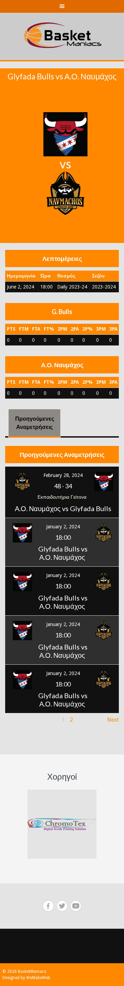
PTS (11, 329)
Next (113, 719)
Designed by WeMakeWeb (26, 977)
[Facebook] (48, 906)
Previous (16, 719)
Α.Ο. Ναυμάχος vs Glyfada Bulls (63, 508)
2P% (87, 329)
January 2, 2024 (63, 526)
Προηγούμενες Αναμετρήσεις (34, 422)
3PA (113, 329)
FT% (49, 329)
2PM (62, 329)
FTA (36, 329)
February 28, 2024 (63, 475)
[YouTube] (76, 906)
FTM (24, 329)
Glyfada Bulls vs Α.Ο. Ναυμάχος (62, 553)
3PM (101, 329)
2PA (75, 329)
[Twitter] (62, 906)
